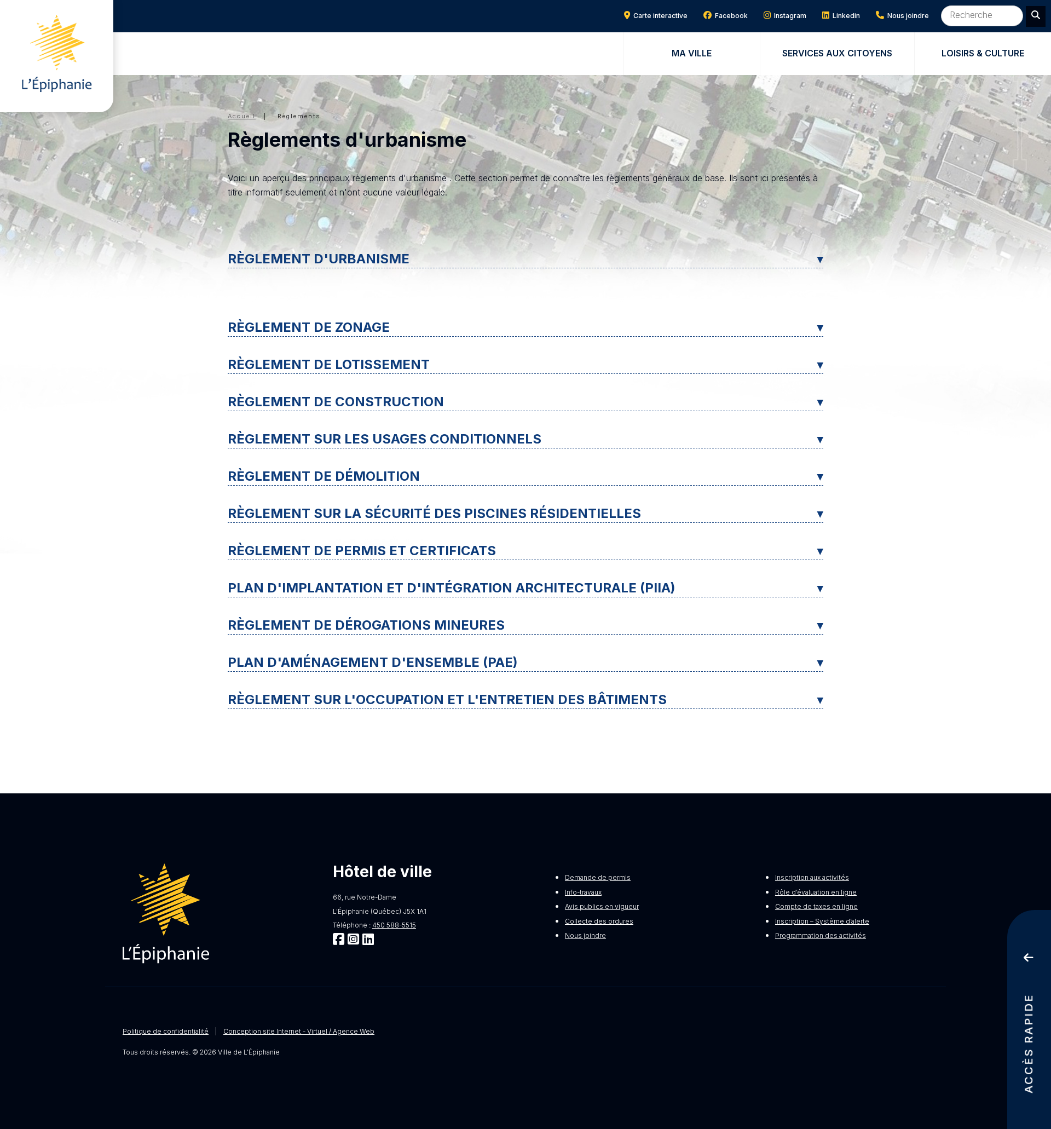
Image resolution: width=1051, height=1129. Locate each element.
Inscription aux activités (812, 877)
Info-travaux (583, 892)
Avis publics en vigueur (602, 906)
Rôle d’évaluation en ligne (816, 892)
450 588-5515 (394, 925)
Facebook (730, 15)
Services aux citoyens (837, 53)
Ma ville (692, 53)
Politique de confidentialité (166, 1031)
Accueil (242, 116)
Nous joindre (906, 15)
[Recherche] (1036, 16)
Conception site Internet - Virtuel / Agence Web (298, 1031)
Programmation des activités (820, 935)
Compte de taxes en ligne (816, 906)
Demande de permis (598, 877)
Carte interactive (659, 15)
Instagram (788, 15)
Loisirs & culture (983, 53)
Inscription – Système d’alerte (822, 921)
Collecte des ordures (599, 921)
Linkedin (844, 15)
